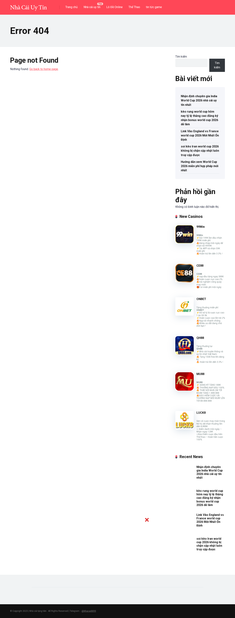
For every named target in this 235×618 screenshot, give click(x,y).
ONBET (201, 299)
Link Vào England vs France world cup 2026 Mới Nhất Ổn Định (200, 135)
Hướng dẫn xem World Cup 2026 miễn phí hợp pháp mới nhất (199, 166)
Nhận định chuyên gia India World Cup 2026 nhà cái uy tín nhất (199, 100)
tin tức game (154, 7)
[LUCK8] (184, 428)
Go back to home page (43, 69)
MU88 (200, 374)
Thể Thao (134, 7)
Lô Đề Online (114, 7)
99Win (200, 226)
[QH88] (184, 353)
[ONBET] (184, 314)
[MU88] (184, 389)
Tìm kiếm (181, 56)
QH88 (200, 338)
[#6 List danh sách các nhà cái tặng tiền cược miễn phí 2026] (28, 6)
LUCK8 (201, 412)
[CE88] (184, 281)
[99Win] (184, 242)
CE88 (199, 265)
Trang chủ (71, 7)
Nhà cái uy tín (92, 7)
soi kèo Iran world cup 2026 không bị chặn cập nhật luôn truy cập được (200, 151)
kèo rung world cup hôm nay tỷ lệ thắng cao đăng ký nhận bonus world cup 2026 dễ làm (199, 118)
